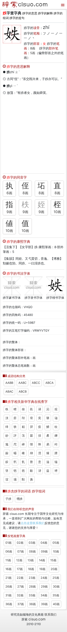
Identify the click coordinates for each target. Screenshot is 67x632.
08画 (32, 551)
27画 (20, 586)
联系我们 (50, 614)
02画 (20, 542)
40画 (56, 604)
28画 (32, 586)
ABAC (9, 391)
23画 (32, 578)
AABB (9, 383)
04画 (44, 542)
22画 (20, 578)
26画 (8, 586)
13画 (31, 560)
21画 (8, 578)
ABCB (23, 391)
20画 (54, 569)
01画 (8, 542)
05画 (55, 542)
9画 (9, 212)
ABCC (36, 383)
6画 (9, 193)
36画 (8, 604)
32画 (20, 595)
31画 (8, 595)
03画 (32, 542)
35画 (55, 595)
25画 (55, 578)
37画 (20, 604)
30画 (56, 586)
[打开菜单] (62, 4)
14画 (42, 560)
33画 (32, 595)
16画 (8, 569)
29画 (44, 586)
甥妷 (20, 499)
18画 (31, 569)
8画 (32, 48)
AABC (22, 383)
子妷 (8, 499)
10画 (57, 212)
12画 (19, 560)
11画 (8, 560)
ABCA (49, 383)
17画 (20, 569)
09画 (44, 551)
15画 (53, 560)
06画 (8, 551)
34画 (44, 595)
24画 (44, 578)
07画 (20, 551)
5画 (32, 53)
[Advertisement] (33, 133)
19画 (42, 569)
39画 (44, 604)
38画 (32, 604)
